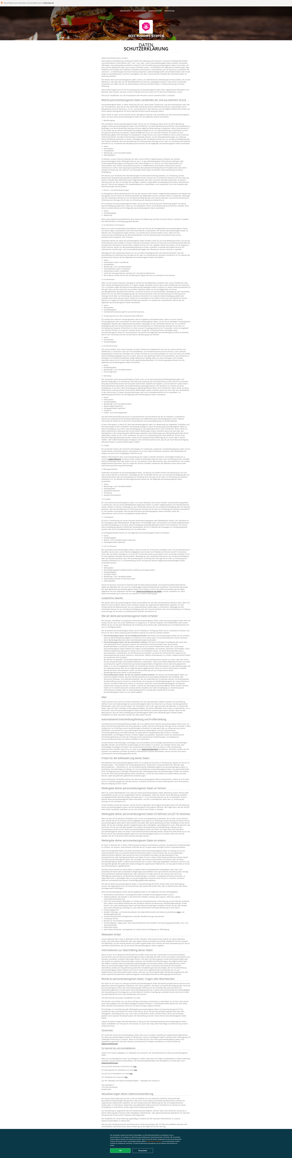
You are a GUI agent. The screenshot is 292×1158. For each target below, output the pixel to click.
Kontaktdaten (155, 11)
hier (178, 912)
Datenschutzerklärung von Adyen (149, 591)
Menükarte (125, 11)
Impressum (169, 11)
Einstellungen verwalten (154, 1141)
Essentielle (142, 1150)
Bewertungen (139, 11)
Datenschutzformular (150, 749)
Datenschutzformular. (110, 1063)
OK (120, 1150)
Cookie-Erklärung (114, 459)
